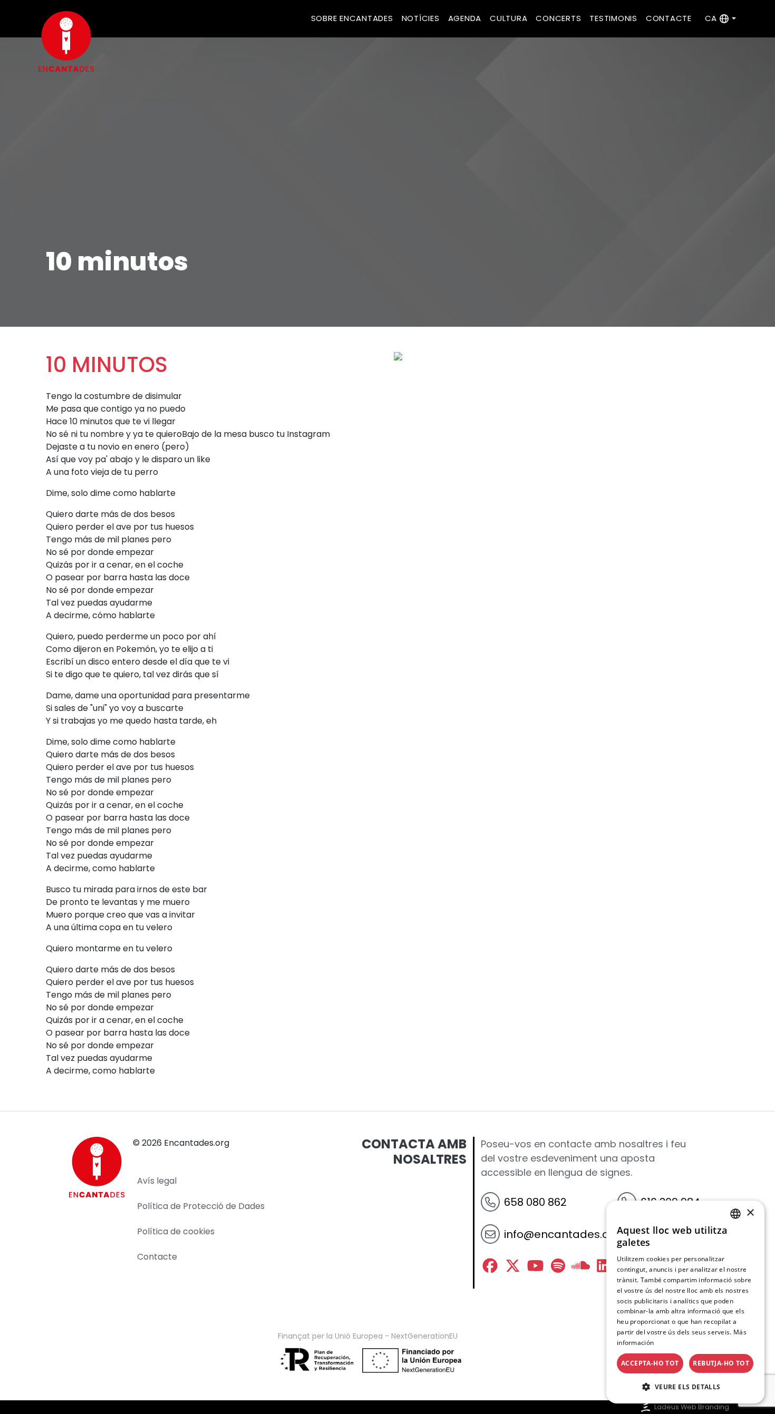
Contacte (669, 18)
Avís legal (157, 1181)
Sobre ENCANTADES (352, 18)
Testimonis (613, 18)
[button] (685, 1386)
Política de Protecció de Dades (201, 1206)
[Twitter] (512, 1265)
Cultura (508, 18)
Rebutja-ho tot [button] (721, 1363)
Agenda (465, 18)
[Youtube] (535, 1265)
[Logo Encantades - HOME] (64, 41)
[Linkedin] (603, 1265)
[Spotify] (558, 1265)
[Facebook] (490, 1265)
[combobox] (735, 1213)
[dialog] (685, 1302)
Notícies (421, 18)
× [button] (750, 1213)
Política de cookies (176, 1231)
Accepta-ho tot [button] (650, 1363)
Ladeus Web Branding (691, 1406)
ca (710, 18)
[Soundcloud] (580, 1265)
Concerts (558, 18)
